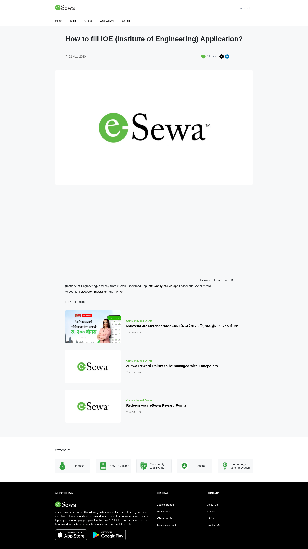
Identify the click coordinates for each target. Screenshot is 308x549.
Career (126, 20)
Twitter (118, 291)
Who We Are (107, 20)
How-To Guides (119, 465)
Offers (88, 20)
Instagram (100, 291)
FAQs (210, 518)
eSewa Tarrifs (164, 518)
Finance (78, 465)
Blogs (73, 20)
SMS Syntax (163, 511)
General (200, 465)
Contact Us (213, 525)
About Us (212, 504)
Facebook (85, 291)
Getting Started (165, 504)
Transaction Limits (167, 525)
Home (58, 20)
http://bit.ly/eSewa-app (163, 286)
